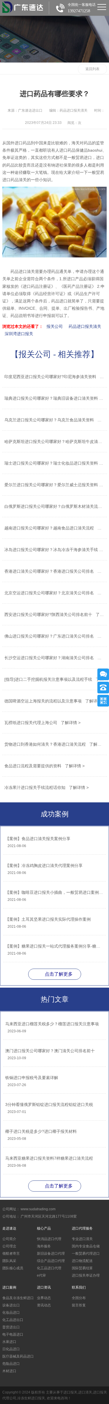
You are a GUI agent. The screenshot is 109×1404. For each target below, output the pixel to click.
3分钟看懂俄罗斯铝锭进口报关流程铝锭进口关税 (49, 1104)
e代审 (41, 1275)
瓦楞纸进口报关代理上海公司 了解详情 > (42, 722)
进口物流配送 (82, 1261)
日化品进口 (11, 1349)
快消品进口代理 (49, 1239)
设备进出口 (11, 1305)
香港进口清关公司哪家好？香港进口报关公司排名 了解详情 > (54, 571)
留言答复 (79, 1305)
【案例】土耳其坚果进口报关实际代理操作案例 (48, 919)
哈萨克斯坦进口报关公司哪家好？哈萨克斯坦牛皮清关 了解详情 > (54, 441)
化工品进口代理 (49, 1268)
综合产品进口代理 (51, 1261)
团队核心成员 (12, 1268)
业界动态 (44, 1298)
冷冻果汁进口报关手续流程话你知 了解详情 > (46, 787)
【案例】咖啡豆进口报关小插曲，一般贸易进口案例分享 (54, 892)
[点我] (101, 7)
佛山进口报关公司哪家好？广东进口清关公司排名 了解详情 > (54, 636)
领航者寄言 (11, 1253)
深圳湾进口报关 (19, 333)
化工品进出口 (12, 1320)
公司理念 (9, 1246)
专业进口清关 (82, 1239)
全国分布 (79, 1298)
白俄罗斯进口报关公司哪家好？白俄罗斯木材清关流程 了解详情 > (54, 506)
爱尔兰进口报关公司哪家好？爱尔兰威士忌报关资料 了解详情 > (54, 484)
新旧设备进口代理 (51, 1253)
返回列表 (92, 69)
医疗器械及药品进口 (18, 1356)
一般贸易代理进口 (86, 1253)
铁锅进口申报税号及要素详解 (31, 1077)
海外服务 (44, 1246)
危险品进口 (11, 1364)
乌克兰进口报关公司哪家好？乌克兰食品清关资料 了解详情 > (54, 420)
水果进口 (9, 1342)
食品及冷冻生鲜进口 (18, 1298)
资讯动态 (44, 1305)
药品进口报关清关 (85, 326)
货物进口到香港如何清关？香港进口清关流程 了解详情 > (54, 744)
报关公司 (55, 326)
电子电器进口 (12, 1334)
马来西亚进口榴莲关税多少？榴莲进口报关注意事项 (52, 1024)
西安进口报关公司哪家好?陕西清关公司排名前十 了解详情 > (54, 614)
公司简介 (9, 1239)
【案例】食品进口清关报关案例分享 (37, 838)
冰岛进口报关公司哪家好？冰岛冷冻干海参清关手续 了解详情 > (54, 549)
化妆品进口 (11, 1312)
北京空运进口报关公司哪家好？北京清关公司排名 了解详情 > (54, 593)
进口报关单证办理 (86, 1275)
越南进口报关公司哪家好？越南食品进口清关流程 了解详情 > (54, 528)
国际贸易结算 (82, 1268)
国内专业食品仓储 (86, 1246)
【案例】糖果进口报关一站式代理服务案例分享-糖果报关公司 (54, 946)
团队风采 (9, 1261)
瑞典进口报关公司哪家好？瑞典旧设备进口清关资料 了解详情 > (54, 398)
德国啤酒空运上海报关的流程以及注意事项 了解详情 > (54, 701)
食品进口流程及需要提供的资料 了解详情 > (44, 766)
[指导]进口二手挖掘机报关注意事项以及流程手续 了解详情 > (54, 679)
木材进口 (9, 1371)
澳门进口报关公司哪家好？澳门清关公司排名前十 (50, 1050)
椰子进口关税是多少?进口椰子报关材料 (41, 1131)
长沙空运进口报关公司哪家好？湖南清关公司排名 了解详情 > (54, 657)
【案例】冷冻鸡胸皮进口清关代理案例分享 (44, 865)
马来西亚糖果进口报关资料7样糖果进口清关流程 (49, 1158)
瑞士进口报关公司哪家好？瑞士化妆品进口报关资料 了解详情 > (54, 463)
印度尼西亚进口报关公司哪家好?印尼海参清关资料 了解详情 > (54, 376)
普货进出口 (11, 1327)
